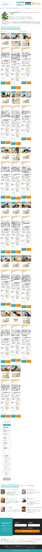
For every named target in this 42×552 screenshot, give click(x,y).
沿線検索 (18, 4)
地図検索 (19, 4)
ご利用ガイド (22, 5)
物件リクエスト (28, 4)
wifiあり (6, 472)
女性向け (6, 457)
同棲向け (6, 460)
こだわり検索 (21, 5)
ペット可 (6, 462)
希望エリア (17, 522)
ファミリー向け (7, 459)
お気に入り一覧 (28, 2)
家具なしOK (7, 466)
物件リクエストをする (27, 531)
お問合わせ (3, 83)
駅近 (5, 468)
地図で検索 (7, 421)
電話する (8, 82)
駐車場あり (6, 473)
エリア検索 (16, 5)
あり (5, 435)
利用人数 (30, 522)
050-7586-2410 (37, 4)
